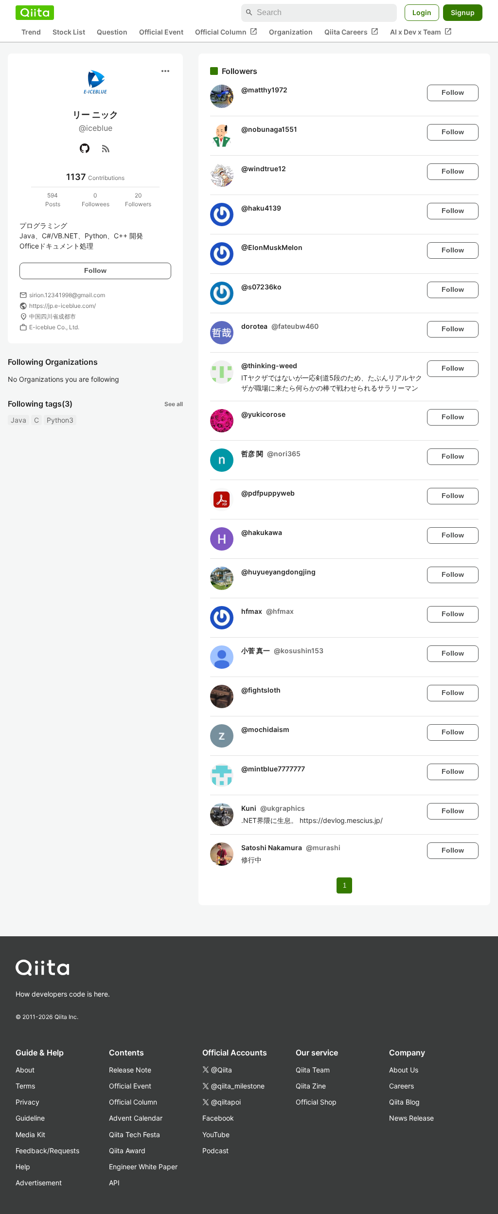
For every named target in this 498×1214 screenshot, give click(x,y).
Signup (463, 12)
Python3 (60, 420)
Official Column (226, 31)
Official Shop (316, 1102)
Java (18, 420)
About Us (403, 1070)
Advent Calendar (135, 1118)
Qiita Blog (404, 1102)
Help (23, 1166)
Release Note (130, 1070)
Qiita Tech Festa (134, 1134)
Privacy (27, 1102)
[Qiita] (35, 12)
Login (421, 12)
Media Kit (30, 1134)
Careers (401, 1086)
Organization (291, 32)
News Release (411, 1118)
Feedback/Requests (47, 1150)
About (25, 1070)
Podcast (215, 1150)
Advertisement (39, 1182)
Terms (25, 1086)
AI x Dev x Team (421, 31)
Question (112, 32)
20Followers (138, 200)
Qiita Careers (351, 31)
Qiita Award (127, 1150)
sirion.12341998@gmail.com (67, 295)
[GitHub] (84, 148)
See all (173, 404)
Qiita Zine (311, 1086)
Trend (31, 32)
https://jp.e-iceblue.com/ (62, 305)
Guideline (30, 1118)
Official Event (161, 32)
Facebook (218, 1118)
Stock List (69, 32)
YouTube (216, 1134)
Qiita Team (313, 1070)
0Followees (95, 200)
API (114, 1182)
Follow (95, 270)
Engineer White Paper (143, 1166)
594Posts (52, 200)
